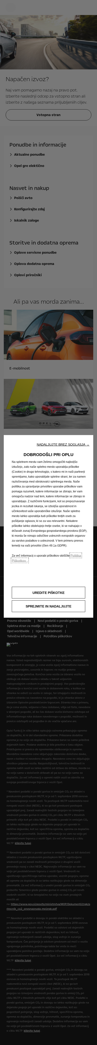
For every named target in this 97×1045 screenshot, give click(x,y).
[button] (63, 444)
